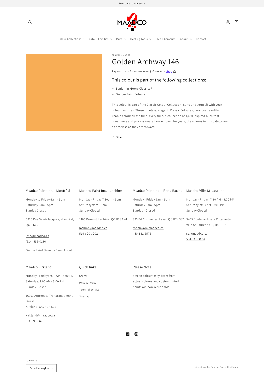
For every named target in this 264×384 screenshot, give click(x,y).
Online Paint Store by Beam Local (49, 250)
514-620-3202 (88, 233)
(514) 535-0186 (36, 241)
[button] (30, 22)
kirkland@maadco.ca (40, 315)
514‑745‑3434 (195, 239)
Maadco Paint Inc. (211, 367)
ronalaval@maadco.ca (148, 228)
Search (83, 276)
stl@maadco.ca (197, 233)
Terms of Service (89, 289)
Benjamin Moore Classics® (134, 89)
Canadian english (39, 368)
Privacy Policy (87, 282)
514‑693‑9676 (35, 321)
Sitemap (84, 296)
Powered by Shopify (229, 367)
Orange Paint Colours (130, 94)
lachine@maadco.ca (93, 228)
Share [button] (119, 137)
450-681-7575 (142, 233)
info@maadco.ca (37, 236)
